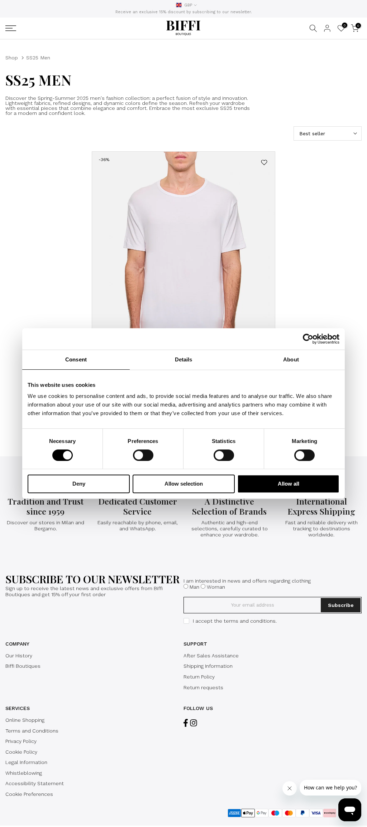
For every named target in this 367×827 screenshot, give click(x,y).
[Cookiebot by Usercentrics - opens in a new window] (308, 339)
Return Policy (199, 677)
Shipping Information (208, 666)
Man (194, 587)
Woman (216, 587)
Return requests (203, 687)
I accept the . (235, 621)
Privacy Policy (21, 741)
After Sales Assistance (211, 655)
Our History (18, 655)
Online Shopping (24, 720)
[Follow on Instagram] (193, 723)
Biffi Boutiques (22, 666)
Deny (78, 484)
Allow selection (184, 484)
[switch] (143, 455)
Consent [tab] (76, 359)
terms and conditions (250, 621)
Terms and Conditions (31, 731)
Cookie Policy (21, 752)
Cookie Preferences (29, 794)
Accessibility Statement (34, 783)
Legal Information (26, 762)
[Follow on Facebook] (186, 723)
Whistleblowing (23, 773)
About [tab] (291, 359)
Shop (11, 57)
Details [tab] (183, 359)
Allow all (288, 484)
